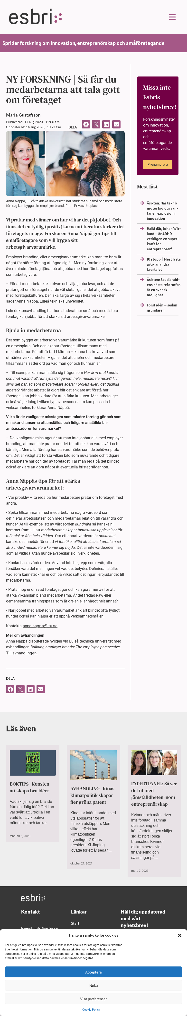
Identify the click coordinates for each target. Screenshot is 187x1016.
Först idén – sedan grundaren (162, 308)
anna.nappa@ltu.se (40, 625)
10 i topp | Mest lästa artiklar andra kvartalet (164, 264)
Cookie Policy (91, 1009)
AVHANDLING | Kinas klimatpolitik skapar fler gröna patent (92, 795)
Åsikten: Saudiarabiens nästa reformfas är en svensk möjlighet (163, 287)
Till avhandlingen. (21, 653)
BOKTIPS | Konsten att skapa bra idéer (29, 787)
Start (75, 923)
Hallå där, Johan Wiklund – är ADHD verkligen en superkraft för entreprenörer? (164, 238)
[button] (179, 935)
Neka (93, 985)
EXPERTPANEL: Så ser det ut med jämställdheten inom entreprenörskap (154, 793)
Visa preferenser (93, 999)
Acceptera (93, 972)
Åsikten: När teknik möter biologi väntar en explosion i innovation (162, 211)
